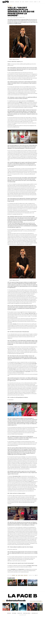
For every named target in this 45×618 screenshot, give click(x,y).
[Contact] (39, 1)
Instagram (14, 613)
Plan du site (19, 613)
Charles (21, 17)
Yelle (16, 575)
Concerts (27, 1)
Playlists (31, 1)
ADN (20, 1)
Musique (22, 575)
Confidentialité (35, 613)
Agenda (35, 1)
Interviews (17, 1)
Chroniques (12, 1)
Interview (13, 575)
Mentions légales (26, 613)
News (23, 1)
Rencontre (26, 575)
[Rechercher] (37, 1)
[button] (22, 41)
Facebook (9, 613)
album (19, 575)
